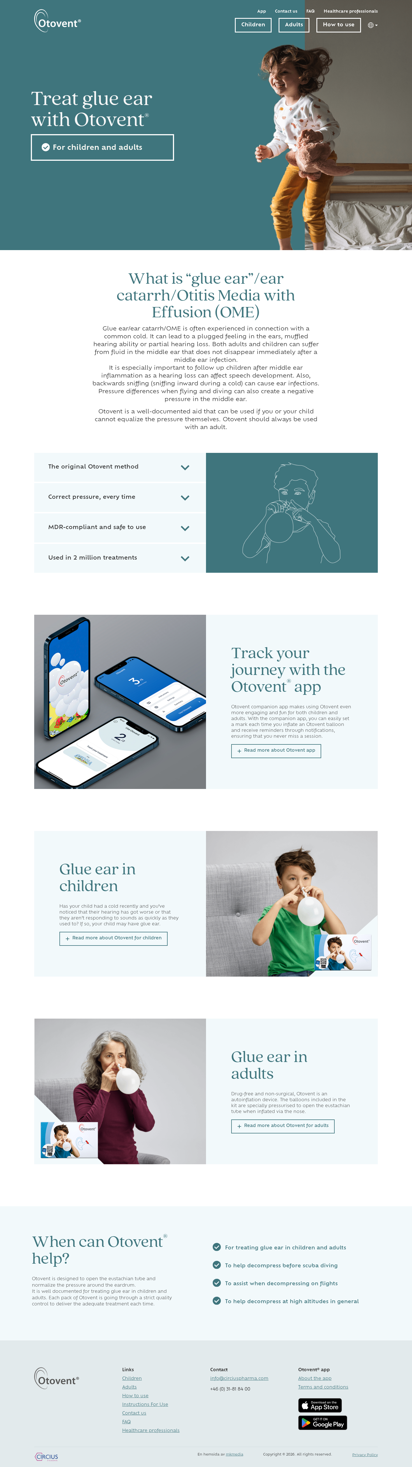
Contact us (286, 12)
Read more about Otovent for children (117, 938)
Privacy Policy (365, 1455)
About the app (315, 1379)
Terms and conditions (323, 1388)
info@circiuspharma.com (239, 1379)
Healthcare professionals (351, 12)
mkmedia (234, 1454)
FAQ (310, 12)
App (261, 12)
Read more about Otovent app (279, 751)
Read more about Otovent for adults (286, 1126)
